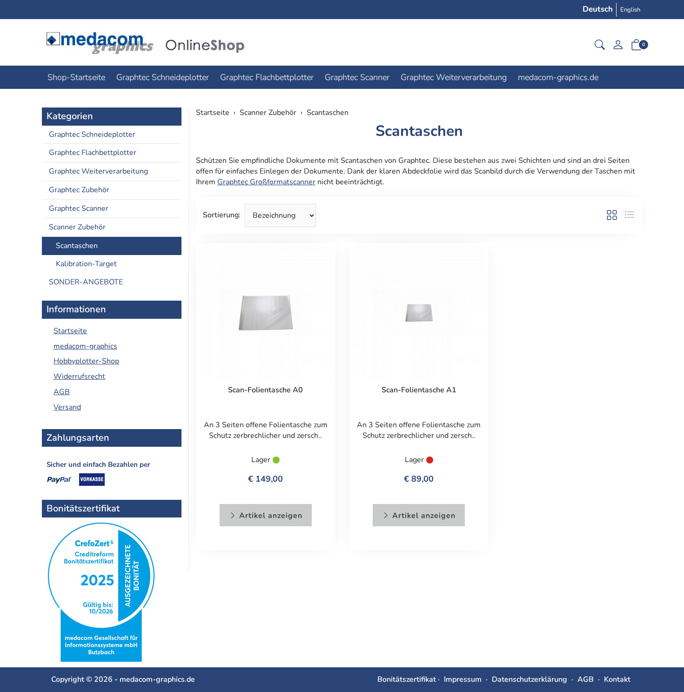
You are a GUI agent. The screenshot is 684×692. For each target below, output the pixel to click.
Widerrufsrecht (79, 376)
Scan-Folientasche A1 (419, 390)
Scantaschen (419, 131)
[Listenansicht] (629, 215)
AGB (62, 392)
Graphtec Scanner (357, 77)
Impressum (463, 679)
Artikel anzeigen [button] (269, 516)
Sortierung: (222, 215)
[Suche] (600, 46)
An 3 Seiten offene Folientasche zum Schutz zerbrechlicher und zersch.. (266, 430)
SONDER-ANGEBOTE (86, 282)
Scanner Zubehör (77, 227)
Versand (67, 407)
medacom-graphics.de (558, 77)
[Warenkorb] (636, 46)
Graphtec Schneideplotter (162, 77)
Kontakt (617, 679)
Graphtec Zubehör (79, 190)
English (630, 10)
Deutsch (598, 9)
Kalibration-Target (86, 264)
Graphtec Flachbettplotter (267, 77)
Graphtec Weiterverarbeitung (454, 77)
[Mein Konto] (618, 47)
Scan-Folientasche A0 (265, 390)
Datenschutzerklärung (529, 679)
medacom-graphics (85, 346)
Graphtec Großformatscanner (266, 182)
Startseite (70, 331)
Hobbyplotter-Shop (86, 361)
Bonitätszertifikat (406, 679)
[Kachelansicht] (611, 215)
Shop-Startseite (76, 77)
